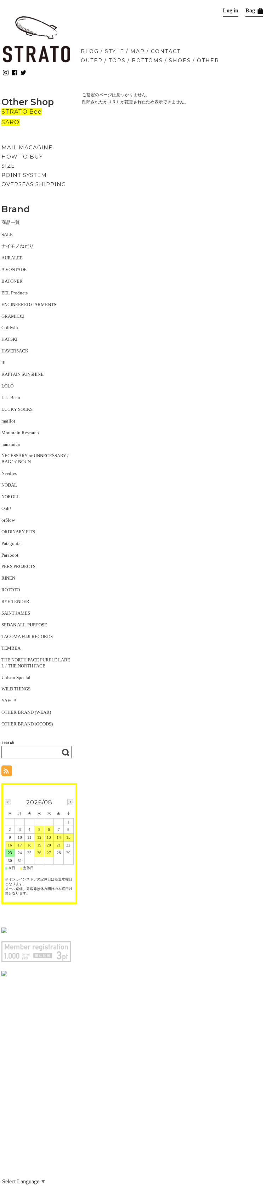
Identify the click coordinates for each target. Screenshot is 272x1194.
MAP (137, 51)
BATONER (12, 281)
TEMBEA (11, 648)
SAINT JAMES (15, 613)
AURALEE (12, 257)
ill (3, 362)
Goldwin (9, 327)
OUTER (92, 60)
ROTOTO (10, 589)
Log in (230, 10)
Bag (250, 10)
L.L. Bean (10, 397)
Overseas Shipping (33, 184)
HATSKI (9, 339)
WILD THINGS (15, 688)
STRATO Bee (21, 111)
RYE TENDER (15, 601)
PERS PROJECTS (18, 566)
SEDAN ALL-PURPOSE (24, 624)
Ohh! (6, 508)
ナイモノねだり (17, 246)
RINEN (8, 578)
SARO (10, 122)
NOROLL (10, 496)
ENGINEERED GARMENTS (28, 304)
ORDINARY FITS (18, 531)
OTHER (208, 60)
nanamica (10, 444)
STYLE (114, 51)
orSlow (8, 520)
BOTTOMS (147, 60)
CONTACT (166, 51)
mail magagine (26, 147)
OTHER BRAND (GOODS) (27, 724)
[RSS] (6, 772)
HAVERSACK (14, 351)
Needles (9, 473)
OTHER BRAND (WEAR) (26, 712)
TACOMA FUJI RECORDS (27, 636)
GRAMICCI (12, 316)
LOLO (7, 386)
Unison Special (15, 677)
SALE (7, 234)
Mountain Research (20, 432)
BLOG (90, 51)
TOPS (117, 60)
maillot (8, 421)
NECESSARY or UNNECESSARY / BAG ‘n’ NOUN (35, 458)
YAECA (9, 700)
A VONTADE (14, 269)
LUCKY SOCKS (17, 409)
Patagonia (11, 543)
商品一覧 (10, 222)
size (8, 165)
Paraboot (9, 555)
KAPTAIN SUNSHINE (22, 374)
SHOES (180, 60)
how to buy (22, 156)
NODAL (9, 485)
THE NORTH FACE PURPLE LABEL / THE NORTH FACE (35, 662)
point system (24, 175)
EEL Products (14, 292)
